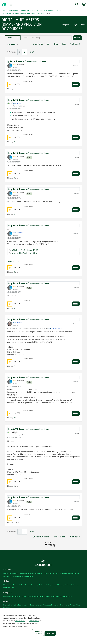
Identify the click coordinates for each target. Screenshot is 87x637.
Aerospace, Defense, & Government (31, 573)
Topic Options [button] (11, 44)
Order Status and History (28, 585)
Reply (75, 84)
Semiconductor (16, 576)
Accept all (50, 633)
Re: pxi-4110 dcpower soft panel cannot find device (28, 100)
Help (83, 25)
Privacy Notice (20, 620)
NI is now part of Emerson (11, 596)
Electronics (48, 573)
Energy (57, 573)
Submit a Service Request (67, 605)
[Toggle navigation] (13, 5)
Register (65, 25)
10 (14, 522)
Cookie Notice (34, 620)
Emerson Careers (33, 596)
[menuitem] (77, 4)
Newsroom (45, 596)
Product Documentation (20, 605)
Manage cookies (38, 632)
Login (75, 25)
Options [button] (75, 66)
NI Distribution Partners (10, 585)
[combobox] (46, 37)
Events (70, 596)
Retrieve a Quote (44, 585)
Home (5, 11)
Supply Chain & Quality (58, 596)
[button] (9, 84)
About (24, 596)
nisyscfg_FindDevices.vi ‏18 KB (24, 253)
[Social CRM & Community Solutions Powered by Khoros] (50, 544)
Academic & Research (10, 573)
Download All (13, 261)
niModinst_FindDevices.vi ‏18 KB (25, 250)
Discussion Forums (27, 11)
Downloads (6, 605)
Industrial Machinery (68, 573)
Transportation (28, 576)
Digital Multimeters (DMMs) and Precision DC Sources (23, 13)
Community (13, 11)
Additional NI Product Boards (49, 11)
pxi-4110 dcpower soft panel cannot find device (27, 61)
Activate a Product (50, 605)
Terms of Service (57, 585)
